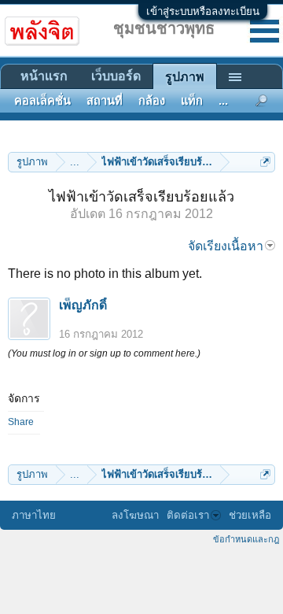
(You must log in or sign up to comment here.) (104, 353)
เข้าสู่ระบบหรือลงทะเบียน (202, 11)
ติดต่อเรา (188, 515)
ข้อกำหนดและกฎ (246, 539)
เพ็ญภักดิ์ (83, 305)
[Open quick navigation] (265, 162)
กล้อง (151, 100)
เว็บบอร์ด (116, 76)
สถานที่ (104, 100)
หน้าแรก (44, 76)
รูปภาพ (184, 76)
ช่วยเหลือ (250, 515)
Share (21, 421)
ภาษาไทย (34, 515)
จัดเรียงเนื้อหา (225, 246)
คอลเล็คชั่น (42, 100)
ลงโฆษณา (135, 515)
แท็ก (192, 100)
